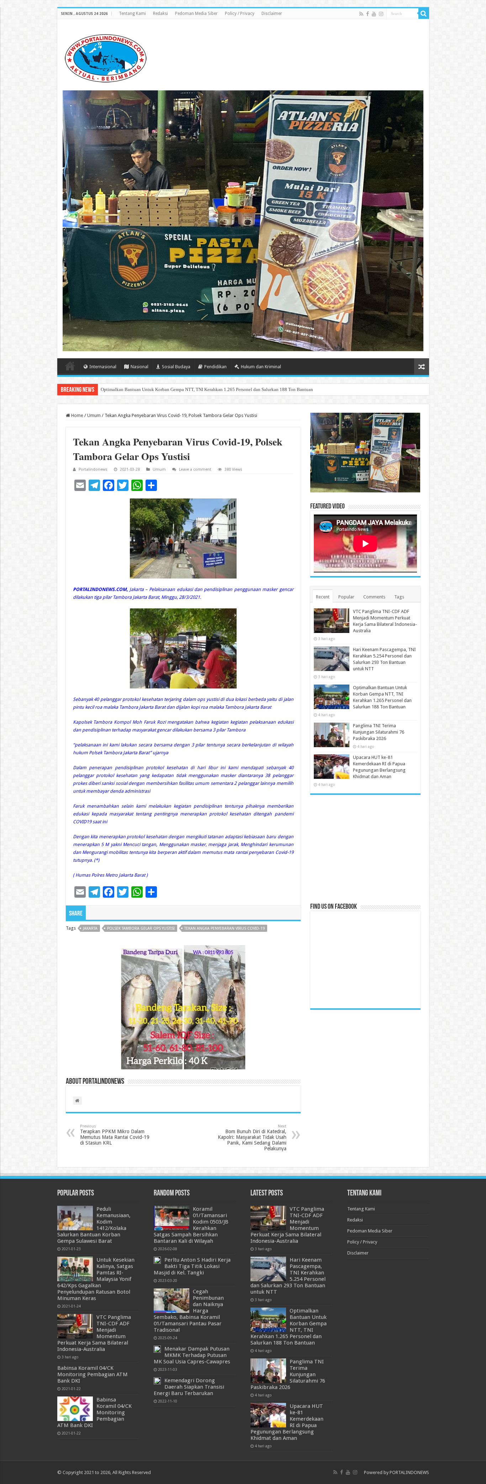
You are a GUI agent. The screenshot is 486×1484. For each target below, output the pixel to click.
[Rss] (361, 14)
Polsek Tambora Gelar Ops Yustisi (141, 928)
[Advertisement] (365, 848)
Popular (346, 597)
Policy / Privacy (239, 13)
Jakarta (90, 928)
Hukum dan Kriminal (261, 366)
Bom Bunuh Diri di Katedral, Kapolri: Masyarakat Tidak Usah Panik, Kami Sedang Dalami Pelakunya (252, 1137)
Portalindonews (93, 469)
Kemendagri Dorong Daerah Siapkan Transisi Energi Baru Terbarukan (189, 1386)
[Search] (423, 13)
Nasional (139, 366)
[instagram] (381, 14)
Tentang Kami (132, 13)
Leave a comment (195, 469)
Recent (322, 597)
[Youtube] (374, 14)
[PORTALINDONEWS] (105, 56)
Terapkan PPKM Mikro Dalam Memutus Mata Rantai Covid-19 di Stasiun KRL (114, 1135)
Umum (94, 415)
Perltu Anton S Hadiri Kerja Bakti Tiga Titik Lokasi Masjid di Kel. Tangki (192, 1266)
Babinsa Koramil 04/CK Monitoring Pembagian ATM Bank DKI (92, 1374)
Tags (399, 597)
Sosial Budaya (176, 366)
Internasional (102, 366)
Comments (374, 597)
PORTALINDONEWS (409, 1472)
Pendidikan (215, 366)
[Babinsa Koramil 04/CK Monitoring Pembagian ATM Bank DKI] (75, 1408)
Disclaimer (272, 13)
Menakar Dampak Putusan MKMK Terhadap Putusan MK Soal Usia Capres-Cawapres (192, 1355)
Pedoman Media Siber (196, 13)
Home (70, 365)
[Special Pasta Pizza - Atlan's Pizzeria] (243, 220)
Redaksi (160, 13)
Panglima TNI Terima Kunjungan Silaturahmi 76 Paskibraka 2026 (378, 732)
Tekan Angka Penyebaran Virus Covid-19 (224, 928)
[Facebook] (367, 14)
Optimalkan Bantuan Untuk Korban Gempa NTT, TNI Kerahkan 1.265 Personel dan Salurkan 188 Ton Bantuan (207, 389)
